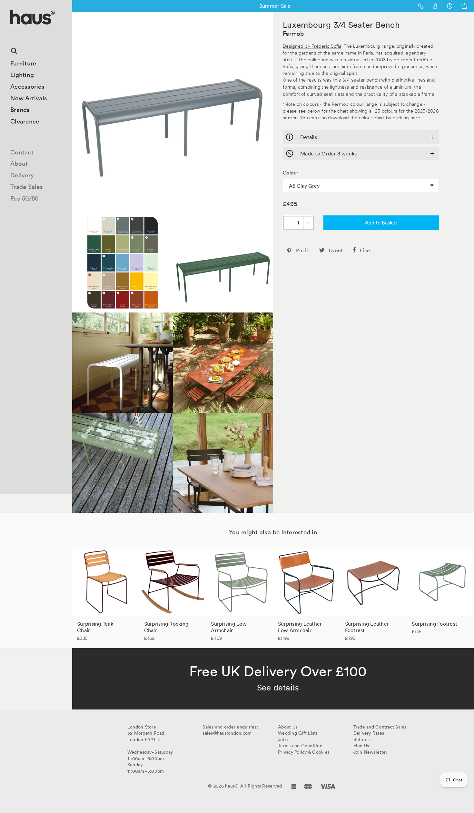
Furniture (23, 63)
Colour (291, 173)
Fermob (293, 33)
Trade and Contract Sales (380, 727)
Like (365, 250)
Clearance (24, 121)
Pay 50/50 (24, 198)
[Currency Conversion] (449, 6)
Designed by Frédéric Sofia (312, 46)
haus (12, 32)
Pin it (302, 250)
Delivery (22, 175)
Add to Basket (381, 222)
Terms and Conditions (301, 746)
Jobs (283, 739)
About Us (287, 727)
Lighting (22, 75)
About (19, 163)
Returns (361, 739)
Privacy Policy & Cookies (304, 752)
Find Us (361, 746)
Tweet (335, 250)
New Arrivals (28, 98)
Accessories (27, 86)
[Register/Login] (435, 6)
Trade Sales (26, 187)
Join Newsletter (370, 752)
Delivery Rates (368, 733)
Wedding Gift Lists (298, 733)
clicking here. (407, 117)
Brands (20, 110)
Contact (22, 152)
